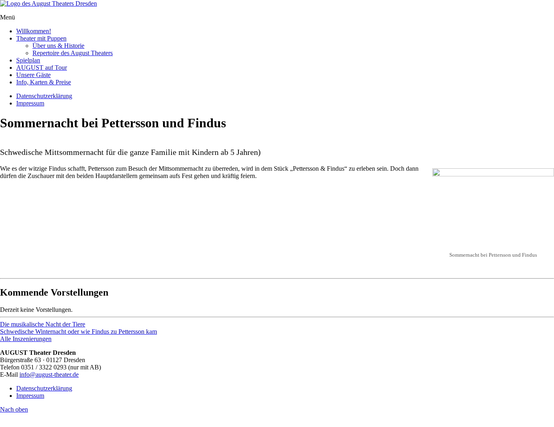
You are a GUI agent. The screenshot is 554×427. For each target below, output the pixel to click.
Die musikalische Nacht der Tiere (42, 324)
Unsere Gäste (33, 74)
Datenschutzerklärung (44, 95)
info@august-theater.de (49, 374)
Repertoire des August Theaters (72, 52)
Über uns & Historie (58, 45)
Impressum (30, 103)
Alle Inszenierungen (26, 338)
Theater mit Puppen (41, 38)
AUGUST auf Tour (41, 67)
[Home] (48, 3)
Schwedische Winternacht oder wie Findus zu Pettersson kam (78, 331)
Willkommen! (33, 31)
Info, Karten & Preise (43, 82)
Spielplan (28, 60)
